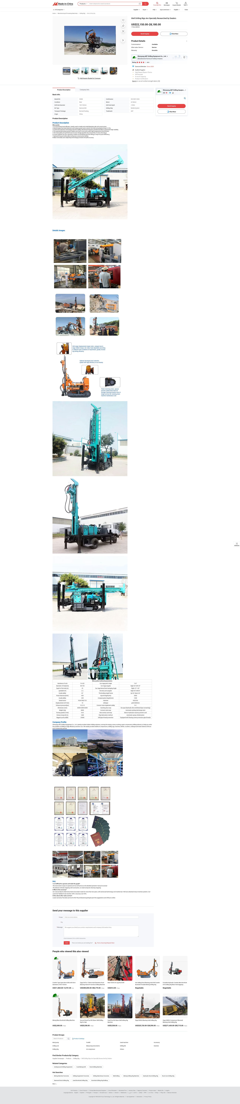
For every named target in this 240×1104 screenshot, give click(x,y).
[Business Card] (185, 98)
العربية (130, 1092)
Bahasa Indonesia (172, 1092)
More (54, 1084)
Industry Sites (132, 1090)
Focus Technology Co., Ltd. (108, 1096)
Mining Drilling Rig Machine (131, 1076)
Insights (167, 1090)
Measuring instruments (93, 1046)
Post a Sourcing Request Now (104, 943)
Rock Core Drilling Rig (168, 1076)
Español (82, 1092)
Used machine (124, 1042)
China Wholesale (112, 1090)
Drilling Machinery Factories (101, 1076)
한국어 (135, 1092)
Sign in (186, 5)
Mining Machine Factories (61, 1076)
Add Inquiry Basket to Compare (90, 78)
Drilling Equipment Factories (81, 1076)
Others (122, 1049)
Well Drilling (116, 1076)
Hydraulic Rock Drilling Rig (150, 1076)
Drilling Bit (123, 1046)
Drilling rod (55, 1046)
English (76, 1092)
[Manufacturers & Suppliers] (62, 4)
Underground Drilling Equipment (63, 1067)
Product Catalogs (79, 1038)
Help (154, 9)
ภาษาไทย (150, 1092)
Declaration (139, 1096)
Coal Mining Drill (81, 1067)
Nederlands (123, 1092)
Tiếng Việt (162, 1092)
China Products (83, 1090)
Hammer (156, 1046)
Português (88, 1092)
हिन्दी (145, 1092)
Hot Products (74, 1090)
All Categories (59, 9)
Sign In (134, 81)
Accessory (157, 1042)
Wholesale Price (123, 1090)
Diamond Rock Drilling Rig (61, 1080)
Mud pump (55, 1042)
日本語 (140, 1092)
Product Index (152, 1090)
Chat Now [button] (175, 34)
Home (54, 13)
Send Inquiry (145, 34)
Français (95, 1092)
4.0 (164, 93)
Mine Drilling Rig (91, 13)
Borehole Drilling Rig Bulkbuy (99, 1080)
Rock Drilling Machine (96, 1067)
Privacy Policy (147, 1096)
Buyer (144, 9)
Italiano (111, 1092)
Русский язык (103, 1092)
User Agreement (130, 1096)
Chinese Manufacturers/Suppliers (97, 1090)
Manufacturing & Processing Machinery (68, 13)
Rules (186, 9)
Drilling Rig (82, 13)
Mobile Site (160, 1090)
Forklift (88, 1042)
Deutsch (117, 1092)
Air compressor (90, 1049)
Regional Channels (142, 1090)
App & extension (164, 9)
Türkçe (156, 1092)
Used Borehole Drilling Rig (80, 1080)
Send (66, 943)
